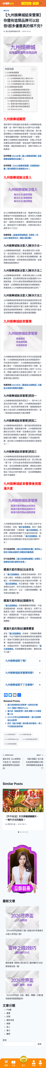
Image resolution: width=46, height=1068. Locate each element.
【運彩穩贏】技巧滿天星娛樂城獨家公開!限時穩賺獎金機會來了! (34, 761)
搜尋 (4, 1040)
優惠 (8, 1013)
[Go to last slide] (6, 809)
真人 (8, 1027)
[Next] (39, 809)
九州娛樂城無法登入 (15, 75)
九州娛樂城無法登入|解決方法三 (23, 84)
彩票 (8, 1016)
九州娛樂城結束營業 (15, 87)
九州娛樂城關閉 (12, 72)
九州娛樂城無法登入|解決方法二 (23, 81)
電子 (8, 1030)
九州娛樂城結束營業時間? (19, 672)
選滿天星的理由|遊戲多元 (20, 104)
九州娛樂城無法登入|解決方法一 (22, 78)
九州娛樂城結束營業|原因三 (21, 95)
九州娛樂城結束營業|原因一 (20, 90)
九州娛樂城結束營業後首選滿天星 (20, 98)
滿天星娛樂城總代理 (13, 31)
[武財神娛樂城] (8, 3)
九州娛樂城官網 (25, 734)
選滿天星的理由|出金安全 (19, 101)
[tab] (18, 832)
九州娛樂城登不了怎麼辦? (19, 684)
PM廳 (8, 1010)
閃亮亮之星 (11, 824)
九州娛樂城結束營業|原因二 (21, 92)
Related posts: (16, 109)
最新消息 (6, 10)
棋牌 (8, 1023)
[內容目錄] (33, 69)
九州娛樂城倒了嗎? (15, 660)
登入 (23, 1065)
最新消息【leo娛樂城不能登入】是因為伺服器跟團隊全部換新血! (12, 761)
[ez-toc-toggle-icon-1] (32, 69)
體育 (8, 1034)
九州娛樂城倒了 (11, 734)
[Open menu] (41, 3)
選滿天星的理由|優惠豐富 (20, 106)
